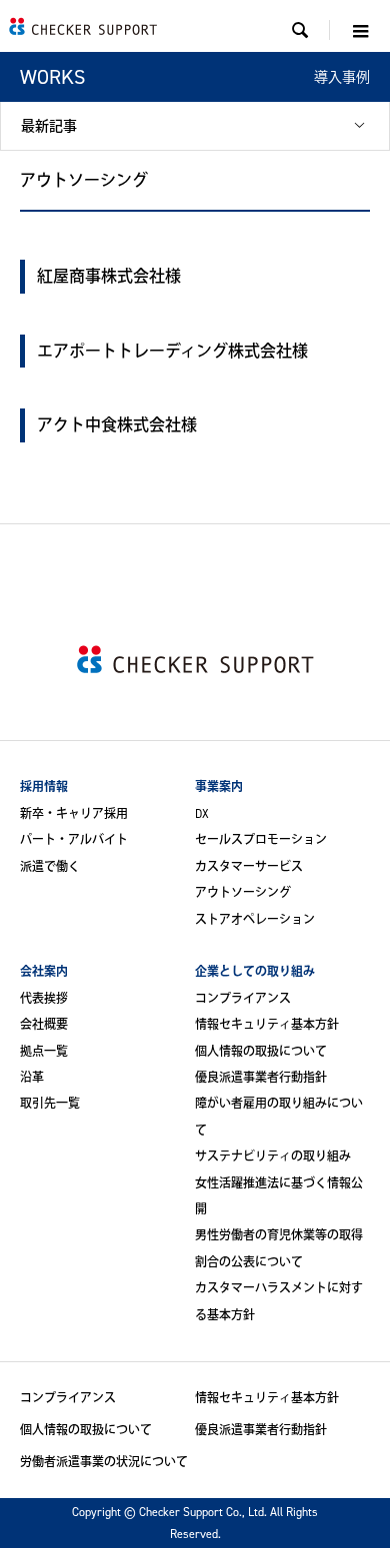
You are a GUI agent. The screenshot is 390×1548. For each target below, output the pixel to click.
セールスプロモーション (261, 839)
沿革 (32, 1077)
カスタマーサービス (249, 866)
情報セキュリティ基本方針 (267, 1024)
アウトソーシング (243, 892)
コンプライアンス (243, 998)
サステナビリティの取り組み (273, 1156)
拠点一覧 (44, 1051)
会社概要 (44, 1024)
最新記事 (49, 125)
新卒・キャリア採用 (74, 813)
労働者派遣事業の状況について (104, 1461)
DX (202, 813)
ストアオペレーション (255, 919)
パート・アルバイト (74, 839)
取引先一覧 (50, 1103)
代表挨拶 (44, 998)
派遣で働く (50, 866)
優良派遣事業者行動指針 (261, 1077)
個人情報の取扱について (261, 1051)
